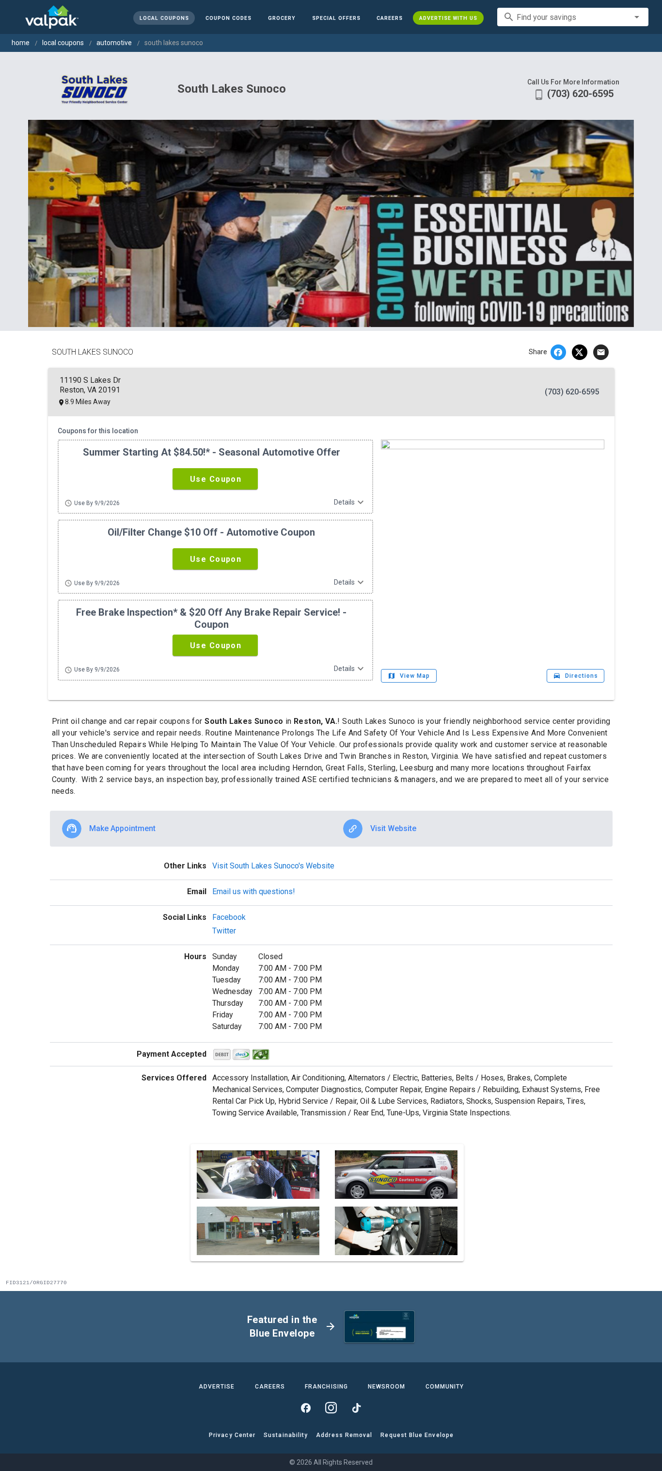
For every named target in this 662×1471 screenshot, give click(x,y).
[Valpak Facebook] (306, 1408)
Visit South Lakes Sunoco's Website (273, 865)
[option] (191, 829)
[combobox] (572, 17)
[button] (335, 18)
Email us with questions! (253, 891)
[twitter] (579, 352)
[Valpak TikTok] (356, 1408)
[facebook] (558, 352)
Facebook (229, 917)
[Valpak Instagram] (331, 1408)
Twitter (224, 930)
